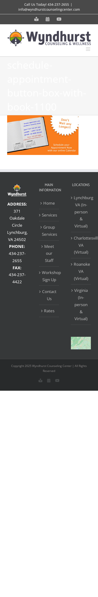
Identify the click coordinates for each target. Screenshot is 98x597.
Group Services (49, 230)
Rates (49, 310)
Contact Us (49, 295)
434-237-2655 (58, 4)
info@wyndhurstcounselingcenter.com (49, 9)
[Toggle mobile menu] (88, 49)
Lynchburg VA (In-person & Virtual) (81, 212)
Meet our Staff (49, 253)
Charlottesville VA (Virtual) (81, 245)
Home (49, 203)
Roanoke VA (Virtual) (81, 271)
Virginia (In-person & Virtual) (81, 304)
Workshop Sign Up (49, 276)
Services (49, 215)
